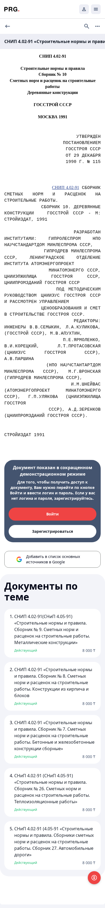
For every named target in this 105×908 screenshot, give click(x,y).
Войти (52, 514)
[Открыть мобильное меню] (96, 9)
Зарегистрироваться (52, 531)
